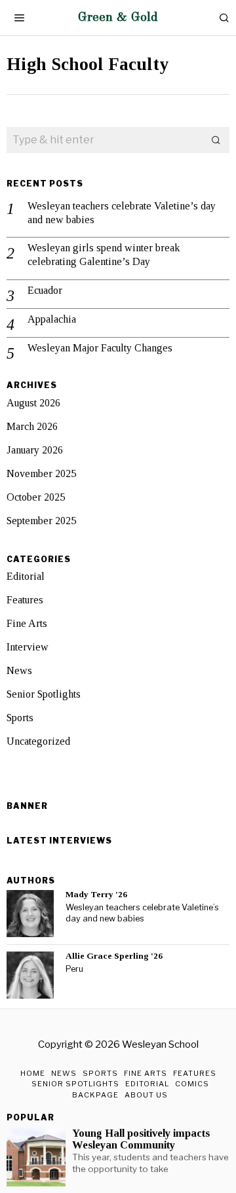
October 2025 (36, 497)
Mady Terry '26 (96, 894)
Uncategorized (38, 741)
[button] (216, 140)
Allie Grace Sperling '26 (114, 956)
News (19, 670)
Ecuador (45, 290)
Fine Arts (27, 623)
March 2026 (32, 426)
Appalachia (52, 319)
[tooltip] (30, 913)
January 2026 (35, 449)
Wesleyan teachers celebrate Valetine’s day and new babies (122, 212)
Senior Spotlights (44, 694)
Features (25, 599)
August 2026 (33, 402)
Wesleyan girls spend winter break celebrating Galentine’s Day (104, 254)
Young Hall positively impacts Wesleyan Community (141, 1139)
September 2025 (41, 520)
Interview (28, 646)
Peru (74, 969)
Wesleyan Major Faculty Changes (100, 347)
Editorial (26, 576)
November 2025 (41, 473)
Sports (20, 717)
